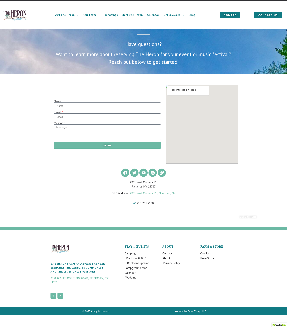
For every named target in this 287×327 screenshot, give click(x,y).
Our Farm (89, 14)
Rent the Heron (132, 14)
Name (57, 101)
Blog (192, 14)
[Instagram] (60, 296)
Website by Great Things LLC (191, 311)
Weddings (111, 14)
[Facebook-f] (53, 296)
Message (59, 123)
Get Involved (172, 14)
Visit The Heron (64, 14)
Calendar (153, 14)
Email (57, 112)
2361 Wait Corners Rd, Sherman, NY (153, 193)
